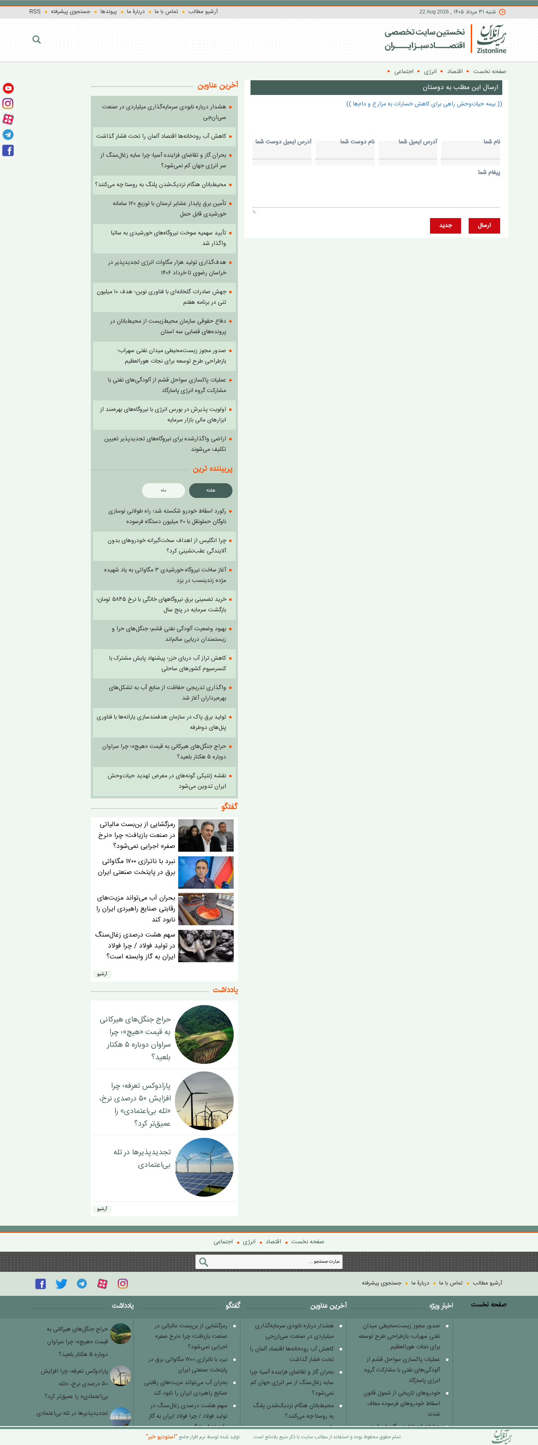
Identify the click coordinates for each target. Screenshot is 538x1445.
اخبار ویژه (441, 1305)
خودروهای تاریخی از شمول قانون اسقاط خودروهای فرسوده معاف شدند (402, 1403)
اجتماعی (404, 72)
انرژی (430, 72)
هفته (211, 491)
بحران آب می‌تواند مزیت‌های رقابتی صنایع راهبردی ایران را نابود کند (135, 909)
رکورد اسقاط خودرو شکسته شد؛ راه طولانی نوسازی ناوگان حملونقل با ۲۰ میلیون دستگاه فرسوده (167, 516)
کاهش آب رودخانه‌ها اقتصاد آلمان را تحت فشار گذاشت (161, 137)
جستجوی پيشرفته (70, 11)
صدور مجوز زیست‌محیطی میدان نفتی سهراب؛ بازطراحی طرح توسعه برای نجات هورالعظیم (171, 356)
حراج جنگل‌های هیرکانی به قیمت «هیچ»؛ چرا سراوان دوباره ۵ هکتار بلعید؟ (135, 1038)
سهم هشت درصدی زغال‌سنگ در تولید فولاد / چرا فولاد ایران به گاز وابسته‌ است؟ (135, 946)
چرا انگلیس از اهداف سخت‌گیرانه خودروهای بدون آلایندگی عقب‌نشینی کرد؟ (167, 546)
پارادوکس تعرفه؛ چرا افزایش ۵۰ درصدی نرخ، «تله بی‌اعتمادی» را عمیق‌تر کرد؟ (135, 1105)
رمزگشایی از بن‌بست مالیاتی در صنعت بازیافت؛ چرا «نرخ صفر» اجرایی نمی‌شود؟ (136, 835)
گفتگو (230, 806)
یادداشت (225, 990)
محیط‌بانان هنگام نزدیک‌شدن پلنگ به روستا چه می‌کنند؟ (160, 185)
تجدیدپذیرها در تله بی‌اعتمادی (142, 1158)
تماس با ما (166, 11)
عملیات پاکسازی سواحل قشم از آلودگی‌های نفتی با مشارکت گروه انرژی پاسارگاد (167, 385)
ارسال (484, 226)
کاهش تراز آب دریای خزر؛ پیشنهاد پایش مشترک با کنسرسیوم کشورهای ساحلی (167, 663)
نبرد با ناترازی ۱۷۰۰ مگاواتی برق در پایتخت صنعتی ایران (136, 867)
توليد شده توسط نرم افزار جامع (193, 1437)
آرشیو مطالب (203, 11)
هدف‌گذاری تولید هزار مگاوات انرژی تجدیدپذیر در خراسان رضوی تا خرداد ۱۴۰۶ (167, 268)
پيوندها (108, 11)
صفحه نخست (489, 72)
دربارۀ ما (136, 11)
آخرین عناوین (329, 1305)
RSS (35, 11)
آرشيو (102, 974)
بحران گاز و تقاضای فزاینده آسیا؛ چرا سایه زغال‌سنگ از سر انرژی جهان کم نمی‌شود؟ (163, 160)
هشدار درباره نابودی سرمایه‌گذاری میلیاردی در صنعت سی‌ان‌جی (294, 1331)
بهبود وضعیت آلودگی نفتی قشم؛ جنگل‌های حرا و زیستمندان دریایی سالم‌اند (169, 634)
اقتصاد (455, 72)
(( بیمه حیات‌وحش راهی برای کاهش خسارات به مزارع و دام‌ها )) (424, 104)
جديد (445, 226)
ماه (163, 491)
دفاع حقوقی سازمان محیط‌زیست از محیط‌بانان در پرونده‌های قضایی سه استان (168, 326)
